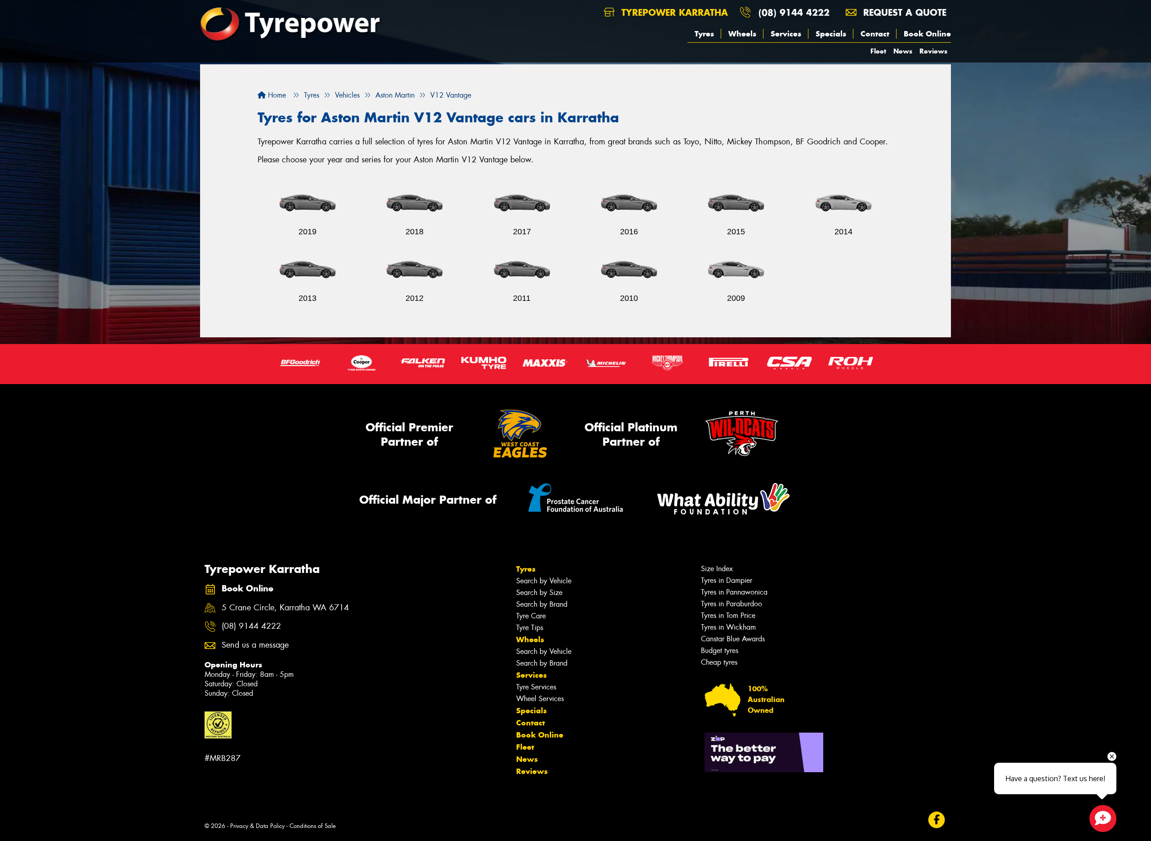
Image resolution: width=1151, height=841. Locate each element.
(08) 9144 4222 (794, 12)
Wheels (742, 34)
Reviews (933, 51)
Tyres (704, 34)
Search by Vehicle (543, 581)
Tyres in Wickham (728, 627)
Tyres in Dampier (726, 580)
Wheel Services (540, 698)
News (902, 51)
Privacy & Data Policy (257, 826)
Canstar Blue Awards (733, 639)
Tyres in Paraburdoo (731, 603)
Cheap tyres (719, 662)
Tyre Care (531, 616)
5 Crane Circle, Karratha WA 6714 (285, 608)
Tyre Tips (529, 627)
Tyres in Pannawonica (734, 592)
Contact (875, 34)
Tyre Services (536, 687)
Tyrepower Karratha (673, 12)
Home (276, 95)
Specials (831, 34)
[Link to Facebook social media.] (936, 819)
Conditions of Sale (313, 826)
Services (786, 34)
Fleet (878, 51)
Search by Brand (541, 604)
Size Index (717, 568)
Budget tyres (719, 650)
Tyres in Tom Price (728, 615)
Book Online (927, 34)
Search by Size (539, 592)
